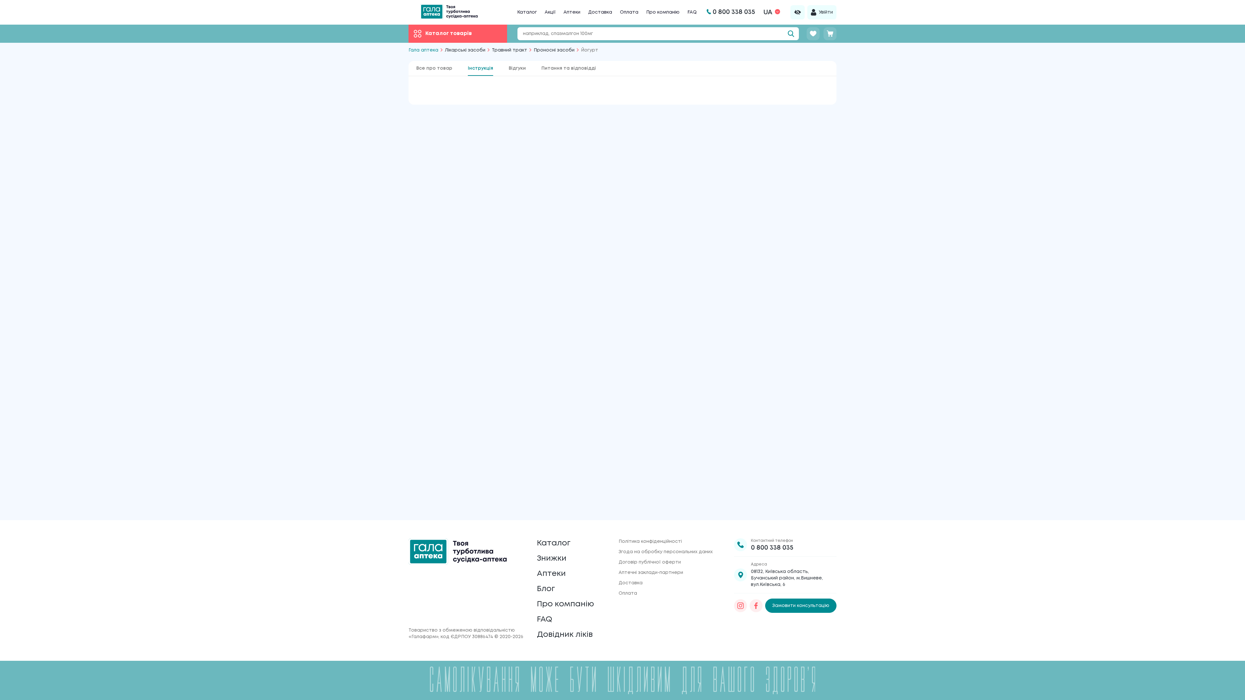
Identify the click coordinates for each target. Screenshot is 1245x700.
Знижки (551, 558)
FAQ (692, 12)
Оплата (629, 12)
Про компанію (663, 12)
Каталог (527, 12)
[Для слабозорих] (797, 12)
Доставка (600, 12)
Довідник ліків (565, 634)
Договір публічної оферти (650, 562)
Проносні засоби (554, 50)
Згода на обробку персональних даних (666, 552)
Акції (550, 12)
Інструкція (480, 68)
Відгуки (517, 68)
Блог (546, 589)
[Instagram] (740, 605)
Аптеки (571, 12)
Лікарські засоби (465, 50)
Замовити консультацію (800, 606)
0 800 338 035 (772, 548)
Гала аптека (423, 50)
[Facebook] (756, 605)
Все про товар (434, 68)
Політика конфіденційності (650, 541)
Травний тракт (509, 50)
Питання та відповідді (568, 68)
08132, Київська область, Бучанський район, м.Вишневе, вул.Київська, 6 (787, 578)
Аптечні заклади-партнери (651, 573)
